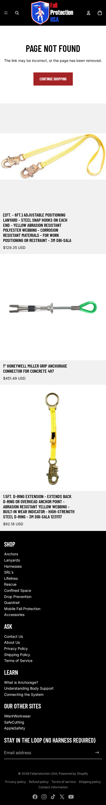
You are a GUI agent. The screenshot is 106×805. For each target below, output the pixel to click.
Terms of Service (18, 660)
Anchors (11, 554)
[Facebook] (35, 797)
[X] (62, 797)
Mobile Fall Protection (22, 608)
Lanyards (12, 560)
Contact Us (13, 636)
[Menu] (6, 13)
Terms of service (63, 782)
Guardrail (11, 602)
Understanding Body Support (29, 688)
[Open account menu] (88, 12)
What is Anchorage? (21, 682)
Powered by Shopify (73, 773)
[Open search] (17, 12)
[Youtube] (71, 797)
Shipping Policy (17, 654)
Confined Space (17, 590)
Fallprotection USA (43, 773)
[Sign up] (97, 752)
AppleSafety (14, 728)
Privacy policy (15, 782)
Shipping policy (90, 782)
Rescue (10, 584)
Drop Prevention (17, 596)
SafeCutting (14, 722)
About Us (12, 642)
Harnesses (13, 566)
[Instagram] (44, 797)
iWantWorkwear (17, 716)
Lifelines (11, 578)
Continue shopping (53, 79)
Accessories (14, 614)
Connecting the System (23, 694)
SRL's (8, 572)
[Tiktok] (53, 797)
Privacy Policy (16, 648)
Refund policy (39, 782)
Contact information (53, 787)
